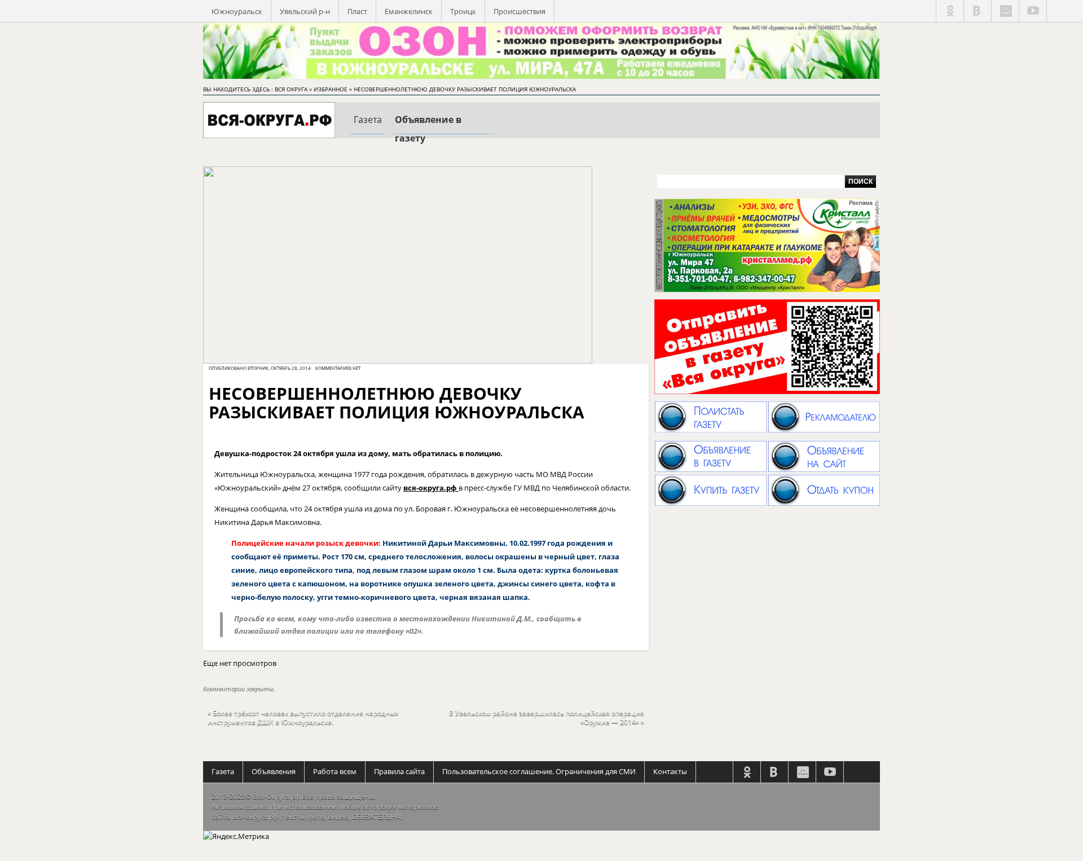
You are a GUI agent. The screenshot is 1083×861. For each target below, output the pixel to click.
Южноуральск (237, 11)
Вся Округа (291, 89)
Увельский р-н (305, 11)
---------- (368, 129)
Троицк (463, 11)
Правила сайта (399, 771)
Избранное (330, 89)
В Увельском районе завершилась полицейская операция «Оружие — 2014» (546, 717)
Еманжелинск (409, 11)
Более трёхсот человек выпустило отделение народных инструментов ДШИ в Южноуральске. (303, 717)
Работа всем (334, 771)
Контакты (670, 771)
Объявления (274, 771)
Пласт (357, 11)
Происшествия (519, 11)
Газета (223, 771)
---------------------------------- (443, 130)
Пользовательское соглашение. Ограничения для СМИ (539, 771)
